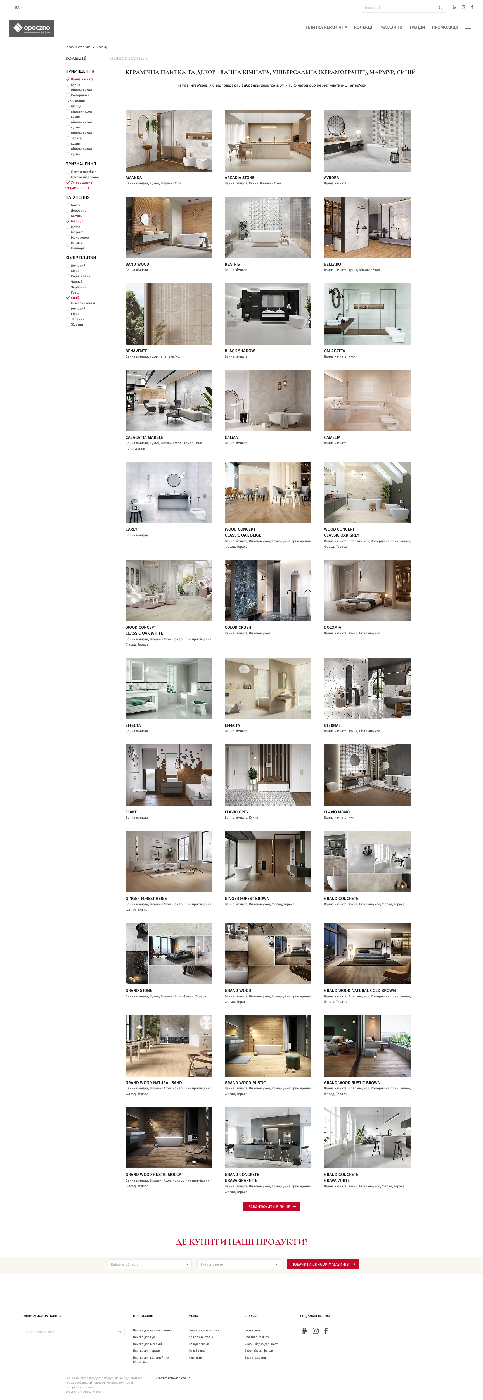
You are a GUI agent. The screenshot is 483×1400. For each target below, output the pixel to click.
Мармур (77, 221)
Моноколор (80, 237)
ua (17, 7)
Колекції (364, 27)
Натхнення (77, 197)
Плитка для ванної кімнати (152, 1330)
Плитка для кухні (145, 1337)
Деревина (79, 210)
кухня (75, 116)
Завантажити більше (269, 1207)
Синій (75, 297)
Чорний (77, 282)
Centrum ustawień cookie (173, 1378)
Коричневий (81, 276)
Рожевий (78, 308)
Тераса (76, 138)
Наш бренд (197, 1350)
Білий (75, 271)
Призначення (80, 164)
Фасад (76, 106)
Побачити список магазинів (320, 1264)
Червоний (79, 287)
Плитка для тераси (146, 1350)
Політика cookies (257, 1337)
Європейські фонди (259, 1350)
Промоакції (445, 27)
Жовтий (77, 324)
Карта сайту (253, 1330)
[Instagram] (464, 8)
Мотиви (77, 242)
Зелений (77, 319)
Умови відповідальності (261, 1344)
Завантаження (255, 1357)
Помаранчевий (83, 303)
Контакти (195, 1357)
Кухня (75, 84)
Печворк (78, 248)
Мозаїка (77, 232)
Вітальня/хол (81, 90)
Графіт (76, 292)
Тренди (417, 27)
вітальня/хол (81, 111)
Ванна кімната (82, 79)
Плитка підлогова (85, 177)
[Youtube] (454, 8)
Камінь (76, 216)
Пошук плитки (129, 58)
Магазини (391, 27)
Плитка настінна (84, 171)
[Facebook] (472, 8)
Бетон (75, 205)
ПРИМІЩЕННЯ (79, 71)
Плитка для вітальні (147, 1344)
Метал (76, 226)
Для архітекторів (201, 1337)
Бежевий (78, 265)
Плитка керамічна (326, 27)
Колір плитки (80, 258)
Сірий (75, 314)
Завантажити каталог (204, 1330)
